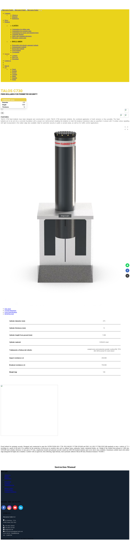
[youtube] (15, 507)
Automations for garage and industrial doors (25, 33)
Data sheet (8, 309)
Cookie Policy (9, 490)
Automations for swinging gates (21, 31)
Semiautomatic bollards (19, 47)
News (6, 20)
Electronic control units (19, 38)
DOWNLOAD (9, 314)
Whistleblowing (9, 485)
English (14, 71)
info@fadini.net (8, 529)
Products (7, 22)
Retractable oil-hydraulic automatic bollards (25, 45)
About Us (7, 475)
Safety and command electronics (22, 36)
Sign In (7, 66)
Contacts (7, 483)
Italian (14, 76)
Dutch (14, 69)
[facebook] (3, 507)
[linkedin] (20, 507)
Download (15, 59)
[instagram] (9, 507)
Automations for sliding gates (21, 29)
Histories (15, 17)
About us (15, 15)
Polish (14, 79)
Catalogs (14, 55)
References (15, 18)
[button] (127, 265)
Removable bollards (18, 49)
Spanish (14, 78)
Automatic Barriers (18, 34)
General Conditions (10, 492)
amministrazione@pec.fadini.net (14, 531)
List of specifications (11, 312)
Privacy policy (9, 488)
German (14, 74)
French (14, 73)
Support (7, 54)
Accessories (15, 52)
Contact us (8, 61)
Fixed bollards (16, 50)
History (7, 477)
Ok (2, 113)
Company (7, 13)
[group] (65, 215)
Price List (15, 57)
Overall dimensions (10, 310)
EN (6, 67)
